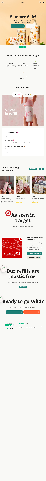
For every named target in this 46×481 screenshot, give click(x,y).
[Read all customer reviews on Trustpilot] (23, 47)
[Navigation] (2, 2)
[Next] (43, 169)
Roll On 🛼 (28, 94)
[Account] (40, 2)
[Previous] (40, 169)
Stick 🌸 (17, 94)
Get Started (7, 152)
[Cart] (43, 2)
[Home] (23, 2)
